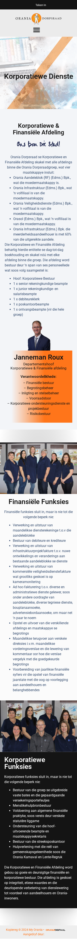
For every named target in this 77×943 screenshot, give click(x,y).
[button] (36, 29)
